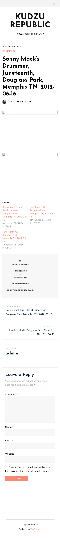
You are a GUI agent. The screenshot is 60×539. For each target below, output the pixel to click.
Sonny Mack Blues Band (20, 290)
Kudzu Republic (30, 21)
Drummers (9, 50)
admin (11, 101)
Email (9, 440)
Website (9, 453)
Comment (11, 394)
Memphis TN (20, 277)
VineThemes (35, 529)
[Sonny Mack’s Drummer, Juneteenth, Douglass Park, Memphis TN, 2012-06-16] (30, 132)
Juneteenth (20, 271)
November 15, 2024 (11, 47)
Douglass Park (20, 264)
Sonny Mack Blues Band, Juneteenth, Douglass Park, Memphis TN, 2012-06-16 (14, 213)
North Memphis (20, 284)
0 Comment (26, 101)
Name (9, 427)
